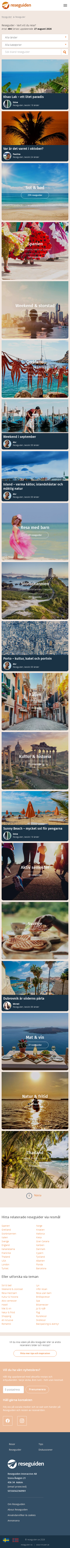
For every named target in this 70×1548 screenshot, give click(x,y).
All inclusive (7, 1320)
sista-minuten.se (42, 1545)
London (5, 1264)
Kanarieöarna (8, 1249)
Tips (41, 1444)
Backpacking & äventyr (47, 1324)
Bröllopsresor (43, 1297)
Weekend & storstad (12, 1289)
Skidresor (41, 1320)
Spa (38, 1300)
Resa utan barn (43, 1293)
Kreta (39, 1237)
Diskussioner (46, 1449)
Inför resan (41, 1289)
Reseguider (15, 1449)
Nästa (37, 1195)
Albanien (40, 1260)
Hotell (5, 1304)
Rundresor (41, 1316)
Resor (12, 1444)
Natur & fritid (8, 1312)
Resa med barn (9, 1293)
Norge (39, 1225)
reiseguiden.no (26, 1545)
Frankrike (6, 1253)
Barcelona (41, 1268)
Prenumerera (37, 1389)
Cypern (39, 1253)
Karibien (40, 1245)
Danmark (40, 1249)
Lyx (37, 1285)
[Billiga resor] (6, 1540)
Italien (5, 1237)
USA (4, 1260)
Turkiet (5, 1268)
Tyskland (40, 1256)
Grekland (6, 1229)
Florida (39, 1264)
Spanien (6, 1225)
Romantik (6, 1324)
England (6, 1245)
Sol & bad (6, 1285)
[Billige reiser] (15, 1540)
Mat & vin (6, 1308)
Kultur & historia (10, 1297)
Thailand (6, 1256)
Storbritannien (9, 1233)
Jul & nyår (41, 1308)
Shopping (6, 1316)
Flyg (38, 1312)
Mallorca (40, 1233)
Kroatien (40, 1229)
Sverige (5, 1241)
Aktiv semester (9, 1300)
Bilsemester (42, 1304)
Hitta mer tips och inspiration (35, 1353)
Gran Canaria (42, 1241)
